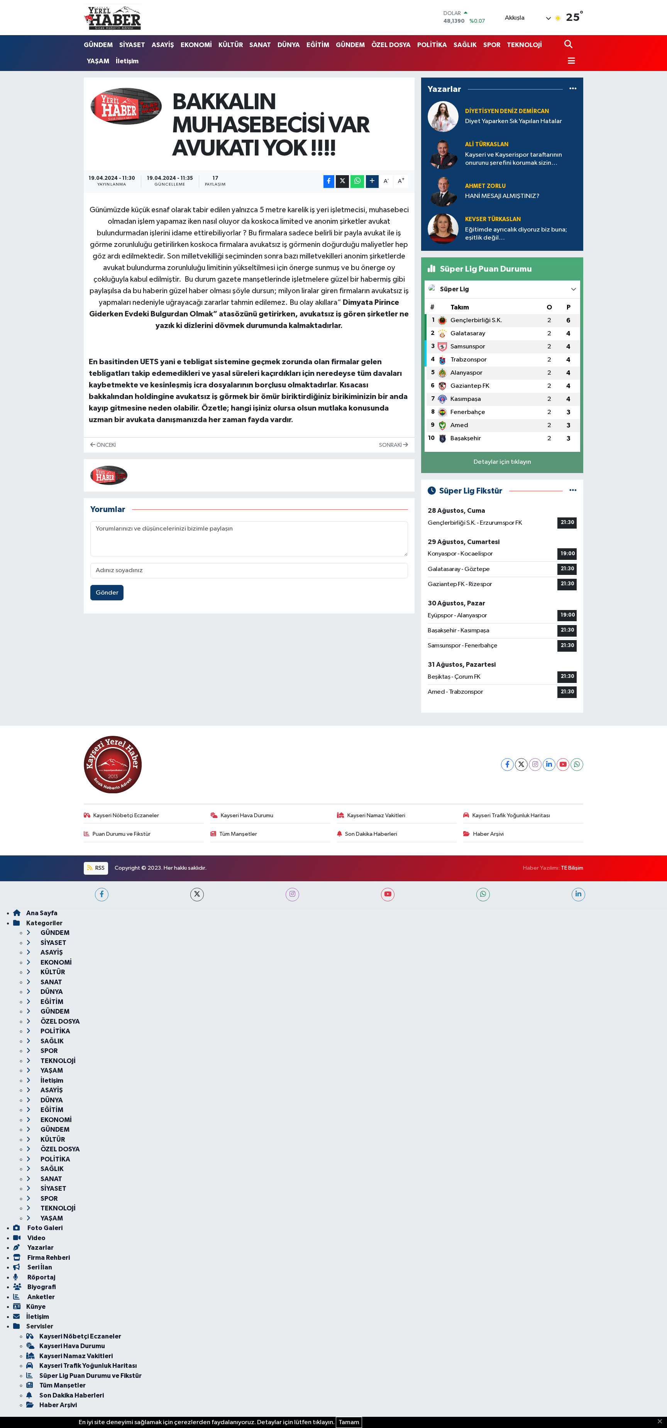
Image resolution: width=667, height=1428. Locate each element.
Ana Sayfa (42, 913)
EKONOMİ (196, 45)
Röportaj (40, 1277)
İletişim (127, 61)
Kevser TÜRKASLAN (493, 219)
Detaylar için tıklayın (502, 462)
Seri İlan (39, 1267)
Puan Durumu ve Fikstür (122, 834)
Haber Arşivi (488, 834)
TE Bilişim (572, 868)
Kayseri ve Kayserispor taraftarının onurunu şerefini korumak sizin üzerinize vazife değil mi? (513, 159)
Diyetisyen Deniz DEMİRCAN (507, 111)
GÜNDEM (98, 45)
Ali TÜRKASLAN (486, 144)
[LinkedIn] (549, 764)
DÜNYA (289, 45)
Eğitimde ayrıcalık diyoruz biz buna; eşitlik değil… (516, 233)
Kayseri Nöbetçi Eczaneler (126, 815)
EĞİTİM (317, 45)
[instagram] (292, 894)
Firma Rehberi (48, 1257)
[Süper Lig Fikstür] (573, 491)
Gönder (107, 593)
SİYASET (132, 45)
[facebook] (101, 894)
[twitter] (197, 894)
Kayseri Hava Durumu (247, 815)
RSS (99, 868)
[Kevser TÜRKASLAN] (443, 228)
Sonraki (391, 445)
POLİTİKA (432, 45)
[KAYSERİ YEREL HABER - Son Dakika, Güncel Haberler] (113, 17)
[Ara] (569, 45)
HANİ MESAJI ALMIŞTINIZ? (502, 196)
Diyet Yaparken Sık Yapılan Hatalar (513, 121)
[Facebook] (507, 764)
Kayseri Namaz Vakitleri (376, 815)
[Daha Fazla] (372, 181)
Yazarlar (40, 1247)
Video (36, 1238)
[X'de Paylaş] (342, 181)
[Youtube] (563, 764)
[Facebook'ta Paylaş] (328, 181)
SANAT (260, 45)
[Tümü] (573, 89)
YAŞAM (98, 61)
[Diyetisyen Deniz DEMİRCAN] (443, 116)
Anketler (40, 1297)
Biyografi (41, 1287)
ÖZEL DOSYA (391, 45)
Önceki (105, 445)
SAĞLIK (465, 45)
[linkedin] (578, 894)
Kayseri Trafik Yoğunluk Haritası (511, 815)
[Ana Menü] (569, 61)
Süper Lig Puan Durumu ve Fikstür (90, 1375)
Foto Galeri (44, 1228)
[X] (521, 764)
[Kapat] (662, 1422)
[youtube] (387, 894)
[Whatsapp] (577, 764)
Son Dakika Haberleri (371, 834)
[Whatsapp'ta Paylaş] (357, 181)
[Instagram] (535, 764)
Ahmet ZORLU (485, 186)
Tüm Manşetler (238, 834)
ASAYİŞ (163, 45)
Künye (36, 1306)
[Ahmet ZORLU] (443, 191)
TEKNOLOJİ (524, 45)
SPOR (491, 45)
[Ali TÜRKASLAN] (443, 153)
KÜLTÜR (230, 45)
